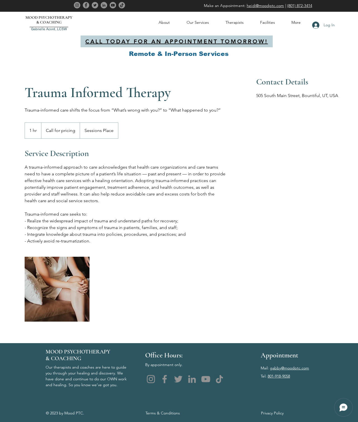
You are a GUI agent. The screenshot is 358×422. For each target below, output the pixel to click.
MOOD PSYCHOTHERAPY (48, 17)
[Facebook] (86, 5)
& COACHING (49, 22)
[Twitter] (95, 5)
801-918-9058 (279, 376)
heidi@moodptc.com (265, 5)
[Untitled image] (57, 289)
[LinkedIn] (104, 5)
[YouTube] (113, 5)
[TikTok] (122, 5)
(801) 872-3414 (299, 5)
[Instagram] (77, 5)
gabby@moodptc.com (289, 368)
